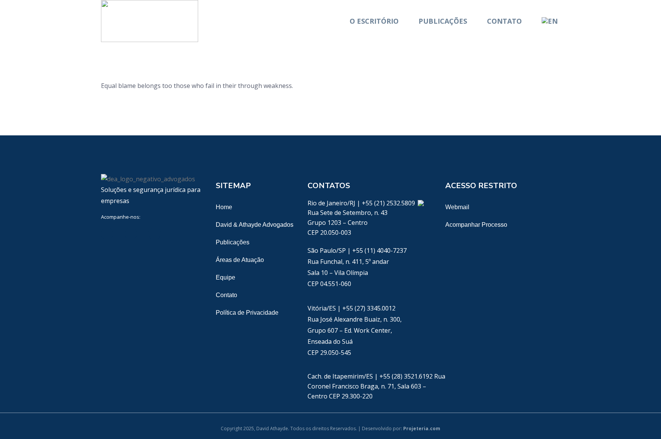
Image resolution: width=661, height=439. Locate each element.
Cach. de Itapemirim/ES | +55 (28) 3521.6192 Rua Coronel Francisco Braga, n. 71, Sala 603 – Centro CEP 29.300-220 (376, 386)
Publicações (442, 21)
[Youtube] (154, 234)
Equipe (225, 277)
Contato (504, 21)
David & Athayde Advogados (254, 224)
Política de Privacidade (247, 312)
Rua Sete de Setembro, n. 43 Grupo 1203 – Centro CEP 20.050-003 (347, 222)
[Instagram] (178, 234)
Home (224, 207)
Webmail (457, 207)
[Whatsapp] (421, 203)
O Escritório (374, 21)
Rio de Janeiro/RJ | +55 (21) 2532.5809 (362, 203)
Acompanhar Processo (476, 224)
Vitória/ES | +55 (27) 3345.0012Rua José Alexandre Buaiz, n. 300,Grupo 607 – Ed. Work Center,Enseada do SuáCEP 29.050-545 (355, 330)
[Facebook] (131, 234)
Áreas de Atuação (240, 260)
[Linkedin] (107, 234)
